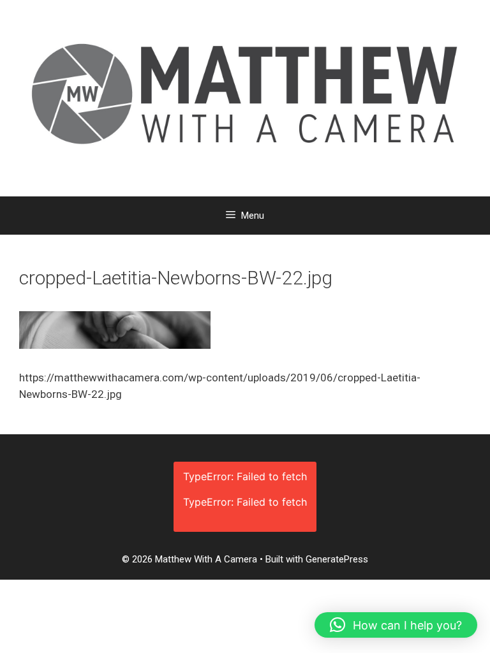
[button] (396, 625)
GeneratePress (337, 559)
